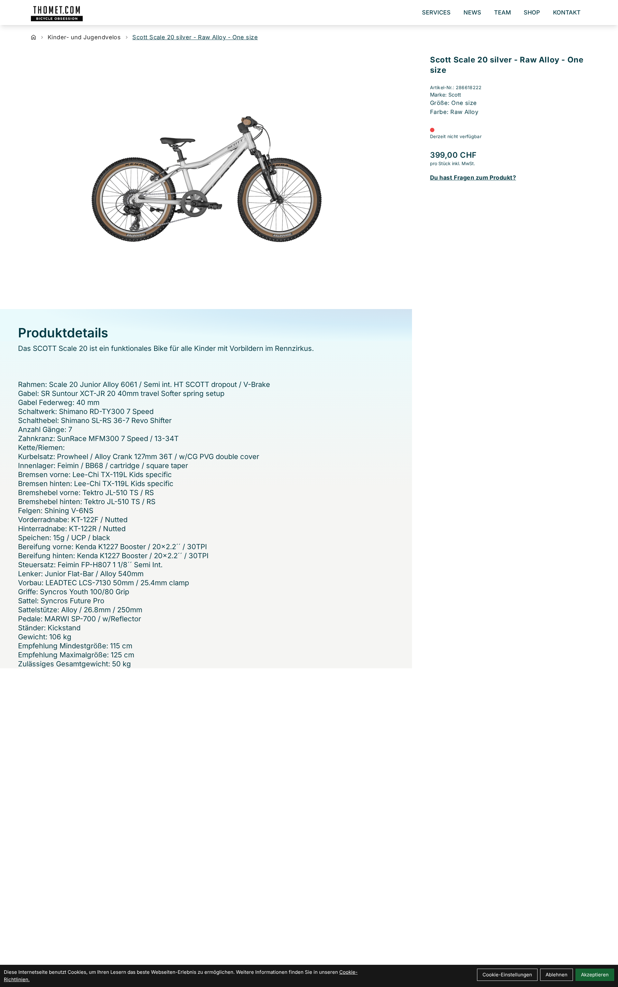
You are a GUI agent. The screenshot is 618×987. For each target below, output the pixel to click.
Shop (532, 12)
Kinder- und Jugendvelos (84, 37)
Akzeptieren (595, 975)
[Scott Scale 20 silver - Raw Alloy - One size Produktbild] (206, 178)
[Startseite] (33, 37)
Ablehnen (556, 975)
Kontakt (567, 12)
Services (436, 12)
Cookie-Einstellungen (507, 975)
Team (502, 12)
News (472, 12)
